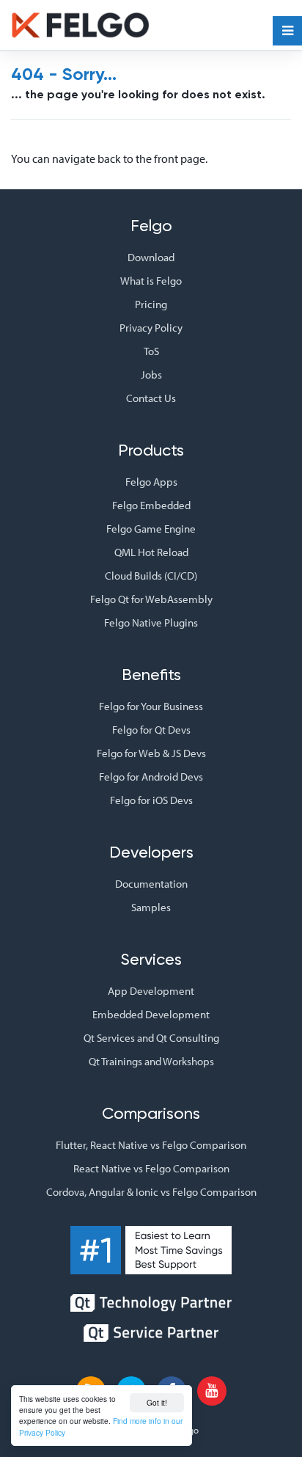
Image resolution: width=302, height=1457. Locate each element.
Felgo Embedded (151, 505)
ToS (151, 351)
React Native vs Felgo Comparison (151, 1168)
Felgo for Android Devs (151, 777)
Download (151, 257)
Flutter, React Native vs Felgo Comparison (151, 1145)
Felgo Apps (151, 482)
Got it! (157, 1402)
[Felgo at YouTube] (211, 1391)
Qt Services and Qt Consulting (151, 1038)
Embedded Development (151, 1014)
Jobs (151, 374)
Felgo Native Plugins (151, 622)
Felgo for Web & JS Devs (151, 753)
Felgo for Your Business (151, 706)
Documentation (151, 884)
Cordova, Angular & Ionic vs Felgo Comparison (151, 1192)
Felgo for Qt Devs (151, 730)
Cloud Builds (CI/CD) (151, 576)
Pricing (151, 304)
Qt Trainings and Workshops (151, 1061)
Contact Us (151, 398)
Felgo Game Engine (151, 529)
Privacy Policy (151, 328)
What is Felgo (151, 281)
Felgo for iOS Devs (151, 800)
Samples (151, 907)
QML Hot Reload (151, 552)
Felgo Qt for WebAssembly (151, 599)
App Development (151, 991)
